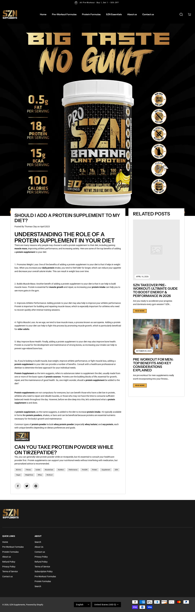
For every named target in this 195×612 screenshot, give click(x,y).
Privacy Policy (8, 566)
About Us (39, 547)
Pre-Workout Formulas (64, 14)
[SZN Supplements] (10, 14)
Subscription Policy (44, 571)
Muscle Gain (49, 470)
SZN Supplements (17, 604)
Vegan (18, 475)
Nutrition (61, 470)
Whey (40, 475)
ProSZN (84, 470)
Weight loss (29, 475)
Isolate (38, 470)
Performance (73, 470)
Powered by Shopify (34, 604)
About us (132, 14)
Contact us (148, 14)
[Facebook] (17, 486)
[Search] (181, 14)
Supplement (106, 470)
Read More (139, 311)
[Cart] (189, 14)
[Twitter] (26, 486)
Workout (49, 475)
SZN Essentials (114, 14)
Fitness (28, 470)
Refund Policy (8, 562)
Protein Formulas (91, 14)
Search (38, 542)
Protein (94, 470)
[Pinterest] (35, 486)
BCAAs (18, 470)
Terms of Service (10, 571)
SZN (116, 470)
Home (43, 14)
